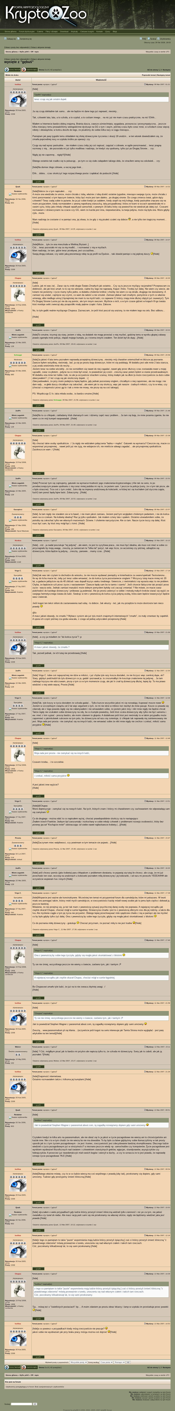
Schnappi (58, 400)
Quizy (107, 31)
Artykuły (74, 31)
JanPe (56, 344)
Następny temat (163, 75)
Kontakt (99, 31)
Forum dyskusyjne (27, 31)
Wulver (56, 1061)
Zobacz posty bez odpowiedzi (16, 47)
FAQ (144, 39)
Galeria (40, 31)
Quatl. (56, 229)
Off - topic (35, 52)
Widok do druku (11, 75)
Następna (167, 70)
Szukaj (153, 39)
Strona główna (10, 31)
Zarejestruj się (25, 39)
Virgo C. (57, 929)
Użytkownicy (165, 39)
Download (64, 31)
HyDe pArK (24, 52)
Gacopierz (58, 530)
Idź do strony (152, 70)
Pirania (56, 849)
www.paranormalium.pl (54, 1030)
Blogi (115, 31)
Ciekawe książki (87, 31)
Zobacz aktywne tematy (41, 47)
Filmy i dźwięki (52, 31)
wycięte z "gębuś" (18, 62)
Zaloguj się (11, 39)
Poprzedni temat (149, 75)
